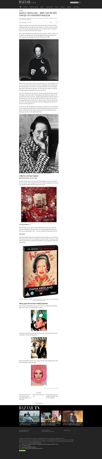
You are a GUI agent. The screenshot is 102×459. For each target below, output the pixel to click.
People (56, 6)
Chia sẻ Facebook (58, 22)
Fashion (25, 6)
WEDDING (69, 6)
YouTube (35, 2)
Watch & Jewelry (34, 6)
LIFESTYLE (62, 6)
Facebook (31, 2)
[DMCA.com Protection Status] (22, 450)
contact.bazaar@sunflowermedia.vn (29, 447)
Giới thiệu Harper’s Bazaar (24, 430)
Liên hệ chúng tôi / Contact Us (48, 431)
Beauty (42, 6)
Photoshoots (49, 6)
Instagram (33, 2)
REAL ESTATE (76, 6)
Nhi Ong (24, 22)
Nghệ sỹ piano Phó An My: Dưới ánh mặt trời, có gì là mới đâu (52, 396)
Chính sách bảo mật (46, 430)
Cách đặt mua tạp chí (23, 431)
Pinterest (56, 22)
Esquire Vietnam (67, 430)
